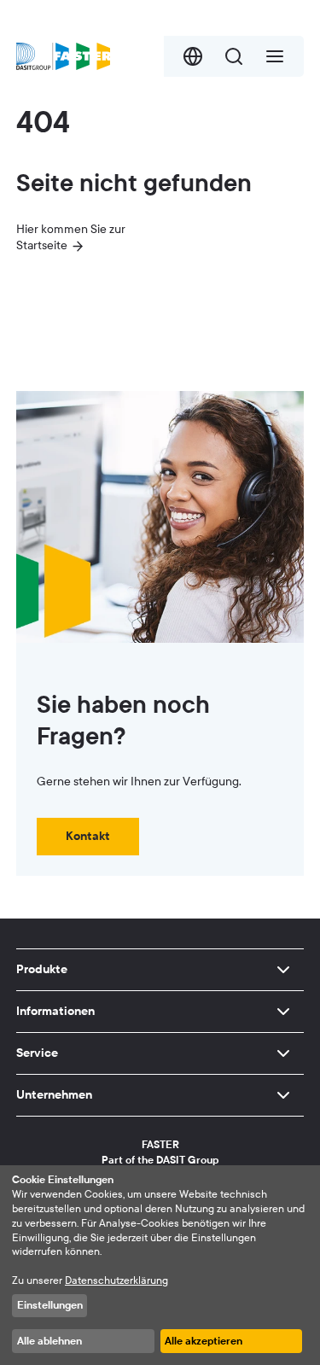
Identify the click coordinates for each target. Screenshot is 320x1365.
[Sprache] (192, 56)
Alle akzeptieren (203, 1341)
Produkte (41, 969)
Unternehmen (54, 1095)
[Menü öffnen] (274, 56)
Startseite (41, 245)
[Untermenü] (283, 969)
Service (37, 1053)
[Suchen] (233, 56)
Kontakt (88, 836)
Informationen (55, 1011)
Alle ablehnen (49, 1341)
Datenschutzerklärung (116, 1280)
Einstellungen (50, 1305)
